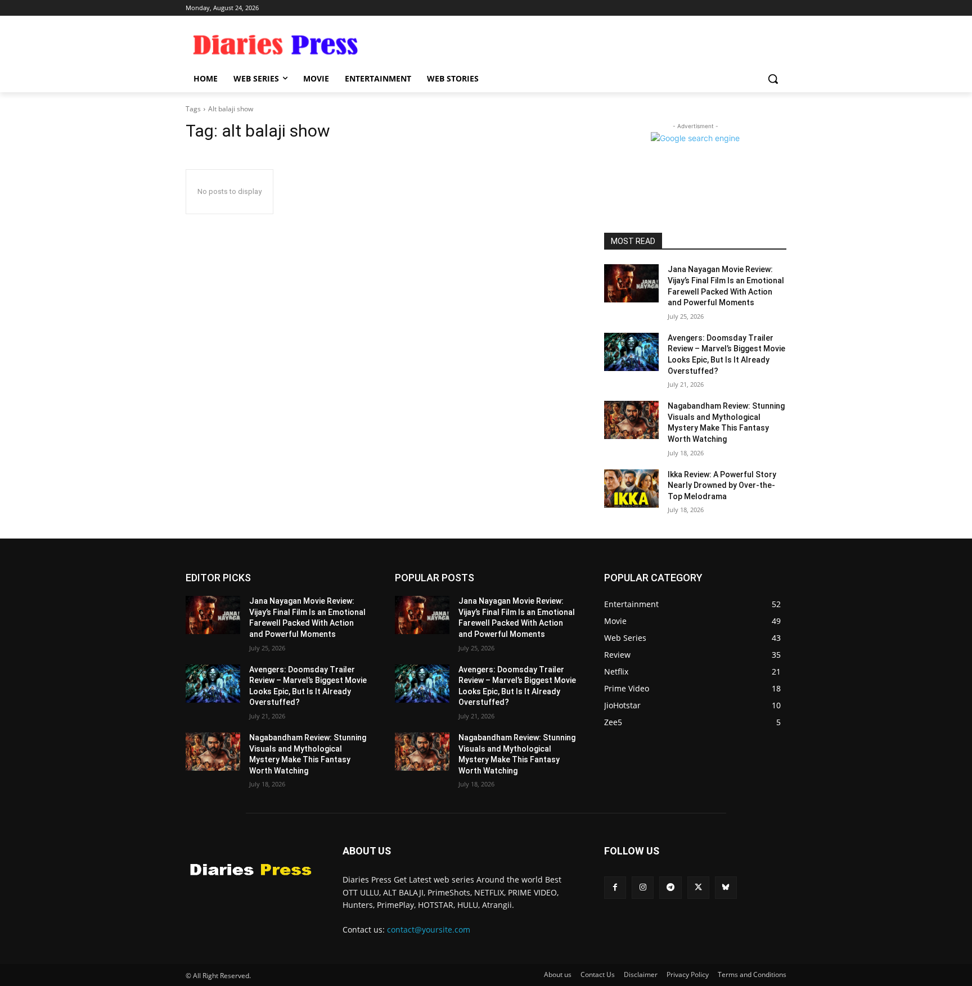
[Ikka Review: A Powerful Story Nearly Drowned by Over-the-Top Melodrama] (631, 488)
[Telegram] (670, 887)
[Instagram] (643, 887)
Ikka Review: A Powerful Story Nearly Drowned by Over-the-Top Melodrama (722, 485)
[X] (698, 887)
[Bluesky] (726, 887)
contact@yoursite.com (428, 929)
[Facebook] (615, 887)
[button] (772, 78)
